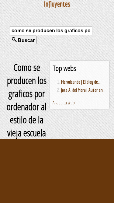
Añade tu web (64, 102)
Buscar (26, 40)
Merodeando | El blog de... (81, 82)
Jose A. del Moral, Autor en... (83, 90)
